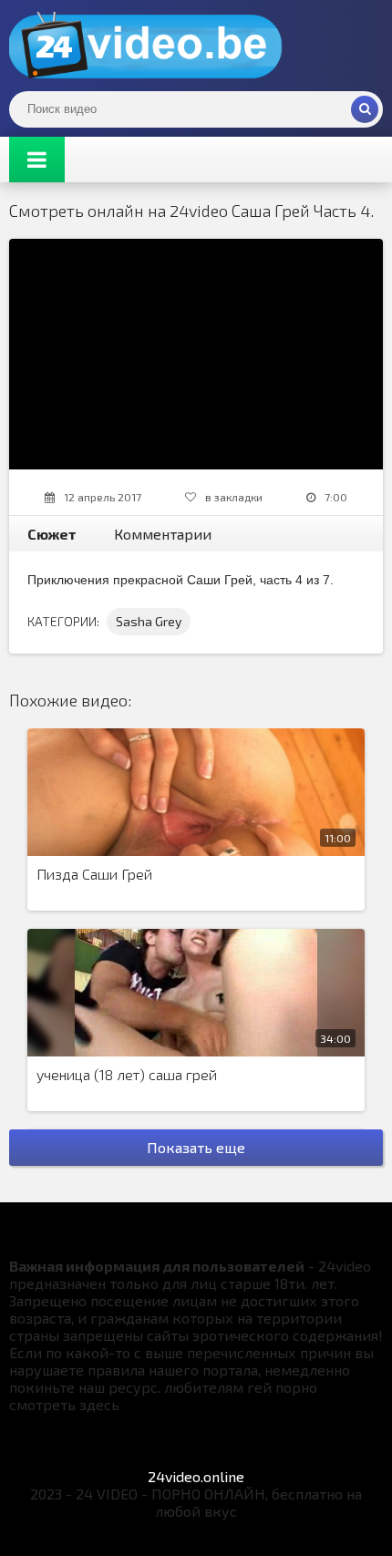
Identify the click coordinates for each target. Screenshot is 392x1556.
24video (146, 45)
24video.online (196, 1476)
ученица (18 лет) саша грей (126, 1074)
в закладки (234, 496)
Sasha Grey (148, 621)
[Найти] (364, 109)
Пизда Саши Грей (94, 873)
